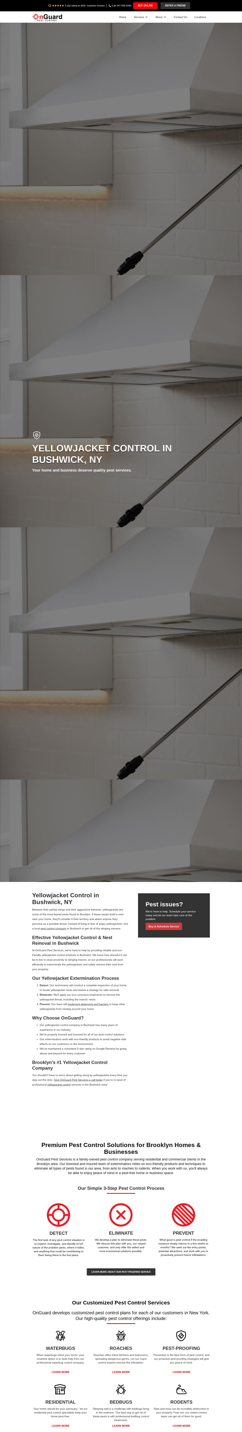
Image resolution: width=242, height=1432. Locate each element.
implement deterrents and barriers (88, 1004)
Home (122, 17)
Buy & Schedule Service (163, 926)
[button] (141, 17)
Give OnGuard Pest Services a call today (78, 1079)
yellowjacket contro (58, 1084)
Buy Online (145, 5)
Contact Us (180, 17)
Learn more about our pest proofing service (121, 1272)
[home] (47, 16)
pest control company (53, 928)
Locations (200, 17)
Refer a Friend (175, 5)
